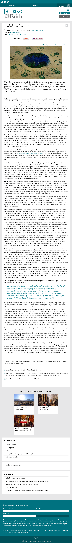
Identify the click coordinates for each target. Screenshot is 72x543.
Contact (49, 541)
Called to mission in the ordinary (16, 478)
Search (2, 2)
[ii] (40, 258)
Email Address (8, 509)
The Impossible (10, 448)
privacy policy (17, 526)
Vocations (12, 5)
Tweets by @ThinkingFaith (12, 465)
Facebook (5, 2)
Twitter (8, 2)
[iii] (52, 298)
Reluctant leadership (12, 457)
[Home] (12, 13)
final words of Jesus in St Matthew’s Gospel (30, 154)
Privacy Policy (33, 541)
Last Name (7, 514)
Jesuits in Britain (27, 530)
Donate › (65, 13)
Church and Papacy (15, 32)
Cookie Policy (42, 541)
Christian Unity (21, 34)
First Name (40, 509)
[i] (59, 254)
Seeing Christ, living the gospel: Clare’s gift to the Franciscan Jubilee (27, 454)
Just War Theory (11, 445)
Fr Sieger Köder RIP (12, 451)
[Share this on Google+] (26, 39)
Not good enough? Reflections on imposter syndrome (22, 484)
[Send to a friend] (37, 39)
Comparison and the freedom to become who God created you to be (27, 491)
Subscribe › (65, 16)
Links (25, 541)
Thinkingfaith (36, 5)
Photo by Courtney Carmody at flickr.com (55, 45)
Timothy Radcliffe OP (36, 30)
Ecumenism (11, 34)
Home (21, 541)
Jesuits (64, 6)
